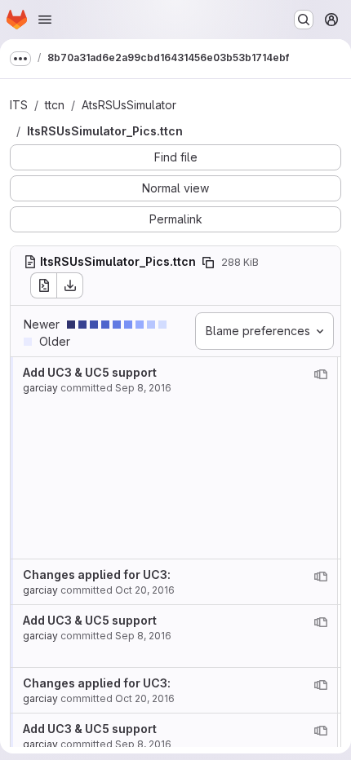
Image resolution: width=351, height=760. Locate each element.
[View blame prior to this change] (320, 374)
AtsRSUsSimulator (129, 105)
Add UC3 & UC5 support (90, 372)
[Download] (70, 285)
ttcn (54, 105)
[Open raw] (43, 285)
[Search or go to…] (303, 19)
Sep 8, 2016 (143, 388)
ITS (19, 105)
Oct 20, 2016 (145, 590)
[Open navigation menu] (45, 20)
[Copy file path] (208, 262)
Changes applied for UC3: (97, 574)
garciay (40, 388)
